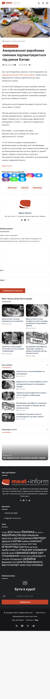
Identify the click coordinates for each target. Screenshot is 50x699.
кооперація (6, 544)
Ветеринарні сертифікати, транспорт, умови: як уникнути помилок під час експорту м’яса (31, 405)
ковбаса (25, 541)
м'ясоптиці (10, 547)
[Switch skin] (39, 3)
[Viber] (6, 179)
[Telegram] (38, 175)
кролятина (22, 544)
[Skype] (22, 179)
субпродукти (38, 556)
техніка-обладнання (12, 559)
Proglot (4, 532)
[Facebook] (6, 175)
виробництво (12, 535)
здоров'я (7, 541)
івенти (6, 564)
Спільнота (29, 620)
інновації (37, 564)
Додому (7, 41)
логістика (32, 544)
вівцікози (32, 535)
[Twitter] (14, 175)
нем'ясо (24, 546)
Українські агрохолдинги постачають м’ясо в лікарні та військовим (13, 349)
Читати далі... (25, 496)
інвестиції (25, 564)
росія (5, 552)
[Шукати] (43, 3)
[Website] (21, 220)
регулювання (37, 549)
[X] (28, 220)
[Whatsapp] (14, 179)
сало (11, 553)
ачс (10, 532)
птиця (23, 549)
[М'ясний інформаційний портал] (11, 3)
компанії (36, 541)
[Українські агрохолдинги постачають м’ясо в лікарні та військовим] (13, 338)
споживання (10, 555)
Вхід (36, 620)
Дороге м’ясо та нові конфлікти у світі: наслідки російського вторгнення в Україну (32, 384)
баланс (17, 532)
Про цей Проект (18, 620)
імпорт (14, 564)
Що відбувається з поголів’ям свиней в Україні (24, 458)
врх (24, 535)
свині (33, 553)
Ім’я (2, 270)
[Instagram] (30, 175)
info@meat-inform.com (12, 518)
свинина (38, 188)
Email (2, 280)
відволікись (7, 538)
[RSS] (20, 500)
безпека (28, 532)
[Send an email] (15, 65)
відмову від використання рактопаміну (18, 75)
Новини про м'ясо (18, 41)
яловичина (31, 562)
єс (41, 562)
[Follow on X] (13, 65)
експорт (13, 188)
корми (14, 544)
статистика (24, 556)
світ (40, 553)
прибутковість (10, 549)
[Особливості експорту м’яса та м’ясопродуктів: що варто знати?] (8, 417)
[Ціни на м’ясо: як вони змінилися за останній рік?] (13, 310)
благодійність (39, 532)
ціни (19, 562)
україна (29, 559)
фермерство (9, 562)
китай (25, 188)
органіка (33, 547)
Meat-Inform (8, 65)
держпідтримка (23, 538)
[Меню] (47, 3)
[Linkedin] (22, 175)
